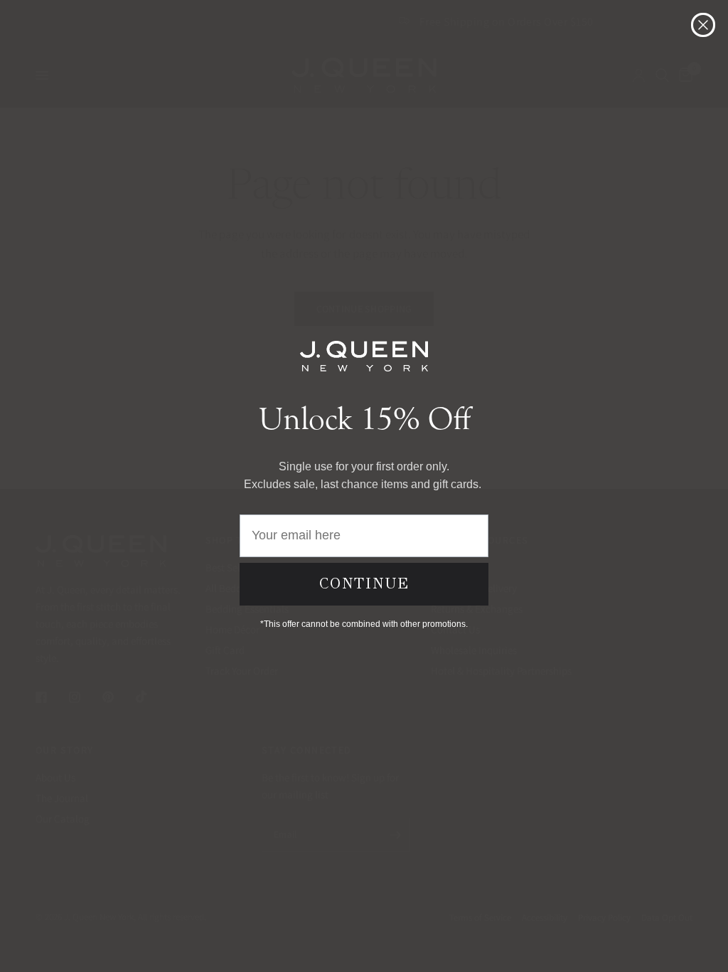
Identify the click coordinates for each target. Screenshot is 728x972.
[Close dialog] (703, 25)
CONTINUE (364, 583)
